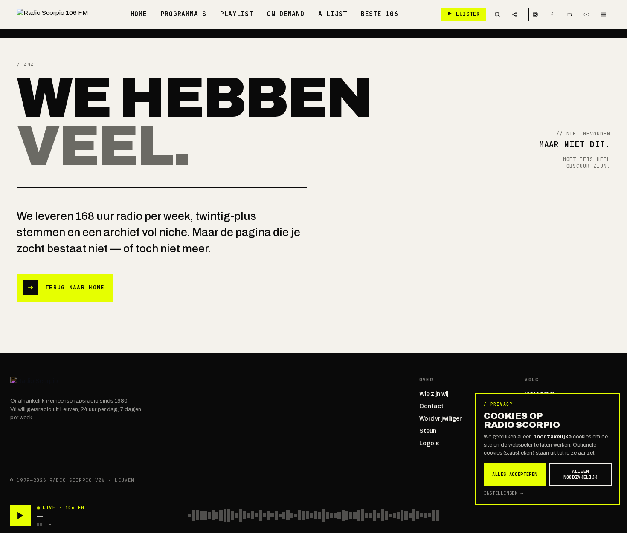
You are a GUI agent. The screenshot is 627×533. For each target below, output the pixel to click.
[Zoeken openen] (497, 14)
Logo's (429, 443)
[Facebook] (552, 14)
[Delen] (514, 14)
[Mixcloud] (569, 14)
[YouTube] (586, 14)
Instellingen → (504, 493)
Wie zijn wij (433, 394)
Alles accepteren (514, 474)
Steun (427, 431)
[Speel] (20, 515)
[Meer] (603, 14)
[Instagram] (535, 14)
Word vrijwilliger (440, 418)
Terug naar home (75, 287)
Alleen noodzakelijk (580, 474)
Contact (431, 406)
